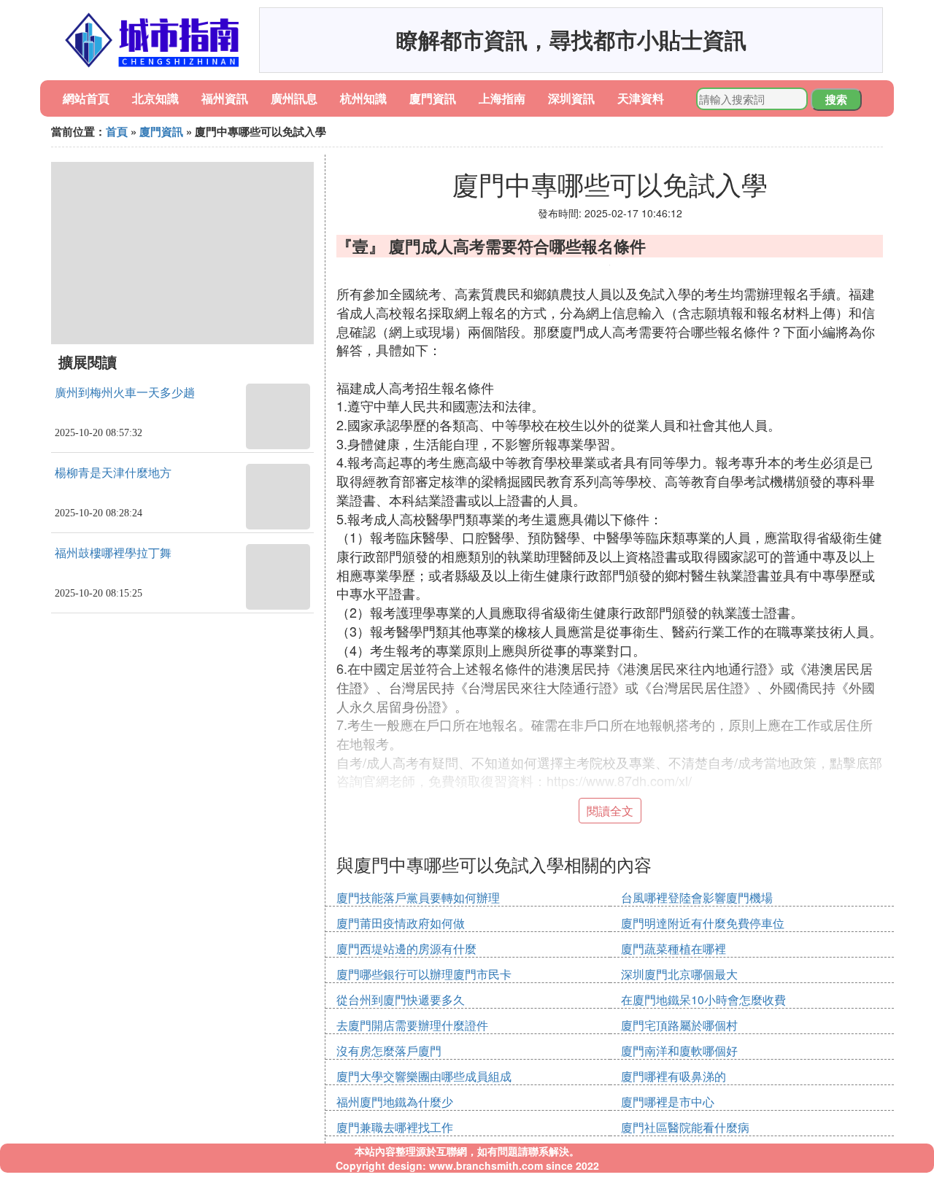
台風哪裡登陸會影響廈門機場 (697, 897)
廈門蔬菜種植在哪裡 (673, 948)
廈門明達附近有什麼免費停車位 (702, 923)
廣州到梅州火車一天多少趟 (125, 393)
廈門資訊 (432, 98)
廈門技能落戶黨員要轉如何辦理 (418, 897)
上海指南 (502, 98)
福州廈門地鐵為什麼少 (394, 1101)
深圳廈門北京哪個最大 (679, 974)
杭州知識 (363, 98)
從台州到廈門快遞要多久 (400, 999)
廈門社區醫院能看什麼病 (685, 1127)
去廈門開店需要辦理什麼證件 (412, 1025)
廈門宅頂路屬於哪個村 (679, 1025)
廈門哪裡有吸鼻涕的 (673, 1076)
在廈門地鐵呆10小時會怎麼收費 (703, 999)
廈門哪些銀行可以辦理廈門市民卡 (424, 974)
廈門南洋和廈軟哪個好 (679, 1050)
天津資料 (640, 98)
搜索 (836, 99)
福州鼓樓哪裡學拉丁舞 (113, 553)
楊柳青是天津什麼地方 (113, 473)
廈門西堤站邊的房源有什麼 (406, 948)
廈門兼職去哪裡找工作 (394, 1127)
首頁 (117, 131)
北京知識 (155, 98)
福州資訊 (224, 98)
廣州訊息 (294, 98)
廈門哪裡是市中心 (667, 1101)
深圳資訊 (571, 98)
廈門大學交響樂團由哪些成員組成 (424, 1076)
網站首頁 (86, 98)
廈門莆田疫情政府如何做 (400, 923)
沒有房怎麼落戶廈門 (388, 1050)
